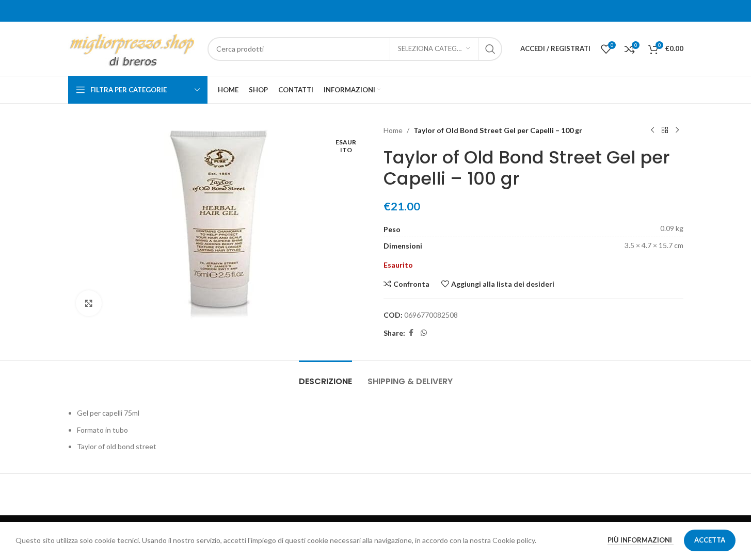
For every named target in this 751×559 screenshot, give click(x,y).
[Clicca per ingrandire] (89, 303)
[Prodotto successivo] (677, 130)
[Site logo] (132, 47)
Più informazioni (641, 540)
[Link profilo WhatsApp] (424, 333)
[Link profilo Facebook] (411, 333)
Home (393, 130)
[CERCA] (490, 49)
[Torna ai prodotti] (665, 130)
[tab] (325, 376)
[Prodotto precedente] (652, 130)
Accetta (709, 540)
